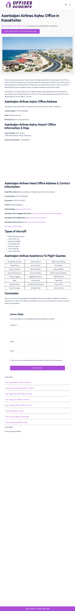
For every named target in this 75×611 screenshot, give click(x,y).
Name (12, 341)
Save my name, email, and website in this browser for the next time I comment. (37, 360)
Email (12, 351)
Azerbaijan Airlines (20, 26)
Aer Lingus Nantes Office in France (18, 382)
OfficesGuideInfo (7, 26)
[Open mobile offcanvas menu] (69, 4)
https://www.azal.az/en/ (23, 209)
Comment (14, 325)
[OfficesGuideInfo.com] (19, 4)
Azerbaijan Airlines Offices (13, 226)
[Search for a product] (66, 4)
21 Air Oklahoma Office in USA (16, 422)
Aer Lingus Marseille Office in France (18, 394)
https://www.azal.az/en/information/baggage (47, 213)
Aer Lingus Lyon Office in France (17, 399)
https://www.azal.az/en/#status (36, 218)
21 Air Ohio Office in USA (14, 411)
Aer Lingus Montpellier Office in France (19, 388)
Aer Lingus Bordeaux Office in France (19, 405)
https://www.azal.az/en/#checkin (34, 222)
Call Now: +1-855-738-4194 (37, 609)
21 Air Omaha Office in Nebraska (17, 417)
